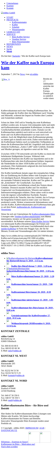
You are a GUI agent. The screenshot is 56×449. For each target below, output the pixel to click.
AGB (41, 428)
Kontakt (10, 8)
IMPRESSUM (31, 428)
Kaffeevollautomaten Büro (43, 214)
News (22, 74)
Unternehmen (12, 3)
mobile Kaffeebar (8, 229)
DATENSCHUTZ (9, 430)
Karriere (10, 6)
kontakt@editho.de (16, 375)
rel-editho (34, 74)
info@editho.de (14, 351)
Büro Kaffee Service (40, 221)
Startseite (16, 56)
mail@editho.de (15, 400)
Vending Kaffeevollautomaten (27, 216)
